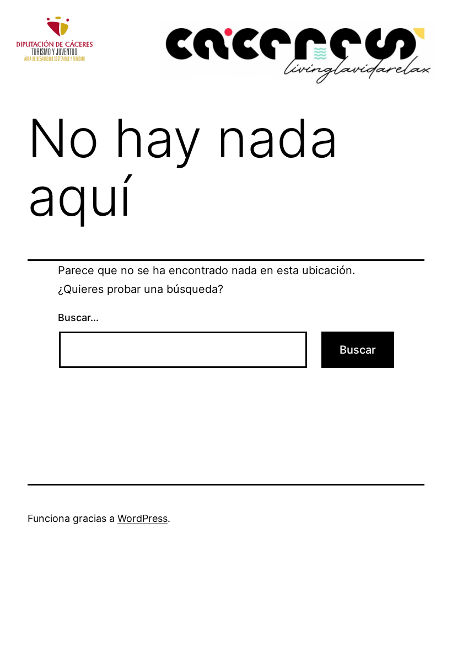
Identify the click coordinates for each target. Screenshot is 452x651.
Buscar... (78, 317)
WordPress (142, 518)
